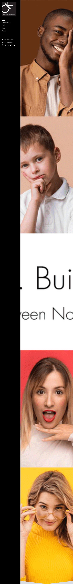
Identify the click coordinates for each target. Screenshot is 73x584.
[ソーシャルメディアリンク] (2, 45)
